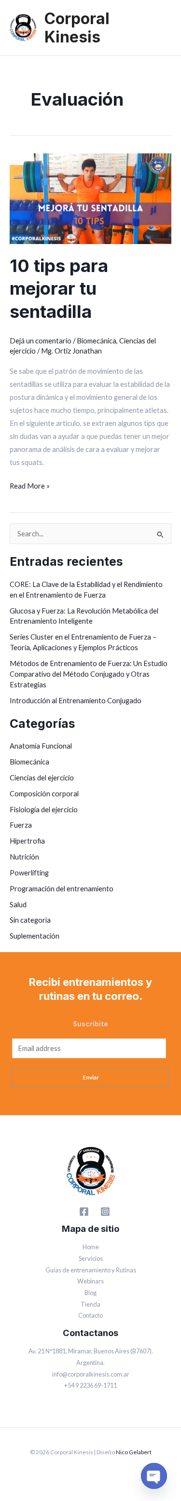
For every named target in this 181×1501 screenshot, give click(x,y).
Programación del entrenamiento (61, 889)
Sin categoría (30, 920)
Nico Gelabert (134, 1452)
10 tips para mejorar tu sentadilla (59, 288)
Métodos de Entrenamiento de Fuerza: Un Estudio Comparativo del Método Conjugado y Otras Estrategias (88, 674)
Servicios (91, 1258)
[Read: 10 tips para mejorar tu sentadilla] (90, 198)
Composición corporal (44, 794)
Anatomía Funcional (41, 746)
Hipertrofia (27, 841)
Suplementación (34, 936)
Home (91, 1247)
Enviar (91, 1077)
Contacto (90, 1315)
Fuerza (21, 825)
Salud (18, 905)
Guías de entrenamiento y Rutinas (90, 1270)
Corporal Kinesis (77, 27)
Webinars (90, 1281)
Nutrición (24, 857)
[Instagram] (105, 1211)
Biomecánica (96, 341)
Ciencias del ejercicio (42, 778)
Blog (90, 1292)
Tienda (90, 1304)
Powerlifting (29, 873)
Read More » (30, 484)
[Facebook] (84, 1211)
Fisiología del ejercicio (44, 809)
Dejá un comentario (40, 341)
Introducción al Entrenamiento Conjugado (75, 700)
